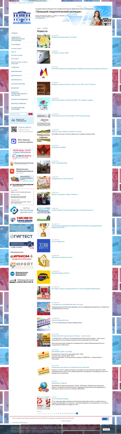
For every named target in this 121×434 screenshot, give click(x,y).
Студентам (15, 67)
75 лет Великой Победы (60, 399)
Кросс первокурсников (59, 163)
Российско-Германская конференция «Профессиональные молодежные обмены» (80, 68)
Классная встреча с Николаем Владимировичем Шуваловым (18, 197)
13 (64, 413)
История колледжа (16, 55)
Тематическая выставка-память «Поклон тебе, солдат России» (21, 202)
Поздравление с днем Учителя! (62, 178)
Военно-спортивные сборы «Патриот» (65, 194)
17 (73, 413)
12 (62, 413)
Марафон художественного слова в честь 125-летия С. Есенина (73, 84)
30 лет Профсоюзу (58, 241)
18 (75, 413)
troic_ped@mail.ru (40, 18)
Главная (14, 33)
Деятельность (16, 75)
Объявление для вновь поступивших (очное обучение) (70, 367)
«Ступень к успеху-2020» (60, 53)
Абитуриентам (16, 71)
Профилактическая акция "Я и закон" (64, 37)
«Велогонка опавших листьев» (62, 257)
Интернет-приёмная (18, 103)
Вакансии (15, 88)
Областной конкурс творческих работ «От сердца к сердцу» (72, 100)
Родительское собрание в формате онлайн (66, 131)
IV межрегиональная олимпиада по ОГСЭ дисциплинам (71, 116)
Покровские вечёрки (59, 147)
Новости (13, 52)
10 (58, 413)
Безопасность (16, 79)
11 (60, 413)
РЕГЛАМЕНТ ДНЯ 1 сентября (62, 351)
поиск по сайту (22, 2)
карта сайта (30, 2)
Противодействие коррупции (18, 108)
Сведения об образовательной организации (18, 39)
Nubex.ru (25, 422)
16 (70, 413)
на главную (13, 2)
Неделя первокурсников (60, 320)
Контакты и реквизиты (19, 99)
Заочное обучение (18, 84)
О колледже (15, 44)
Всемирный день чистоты (60, 273)
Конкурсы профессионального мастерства (19, 94)
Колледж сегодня (16, 48)
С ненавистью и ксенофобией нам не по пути (67, 304)
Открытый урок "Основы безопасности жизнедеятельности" (73, 210)
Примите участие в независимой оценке (21, 192)
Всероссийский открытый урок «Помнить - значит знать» (71, 336)
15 (68, 413)
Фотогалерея (15, 58)
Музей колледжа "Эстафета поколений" (19, 62)
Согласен (106, 429)
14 (66, 413)
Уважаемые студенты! (59, 383)
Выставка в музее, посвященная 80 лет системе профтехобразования (76, 289)
